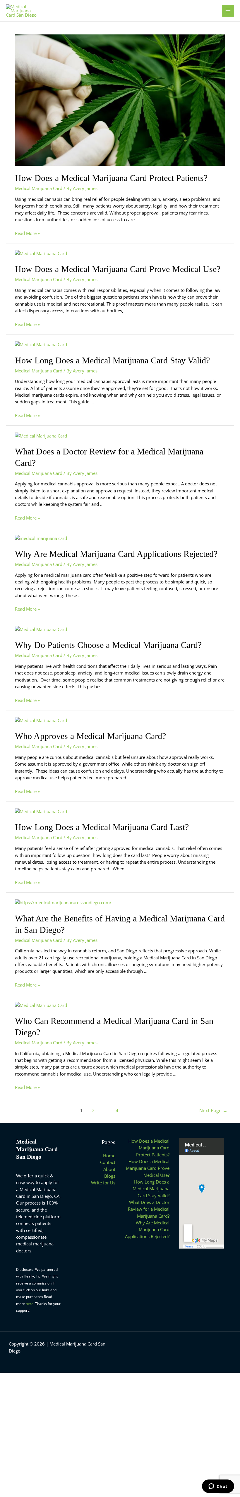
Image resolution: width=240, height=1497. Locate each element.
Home (109, 1155)
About (109, 1169)
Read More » (27, 233)
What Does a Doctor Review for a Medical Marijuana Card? (148, 1209)
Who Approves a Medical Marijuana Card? (90, 736)
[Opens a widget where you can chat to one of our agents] (218, 1486)
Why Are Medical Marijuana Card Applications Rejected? (116, 554)
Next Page (213, 1110)
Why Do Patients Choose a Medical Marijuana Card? (108, 645)
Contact (107, 1162)
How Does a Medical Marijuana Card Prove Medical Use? (117, 269)
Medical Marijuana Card (38, 188)
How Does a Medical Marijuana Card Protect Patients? (111, 178)
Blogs (109, 1176)
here (29, 1303)
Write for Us (103, 1183)
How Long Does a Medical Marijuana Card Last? (102, 827)
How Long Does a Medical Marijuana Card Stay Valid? (112, 360)
